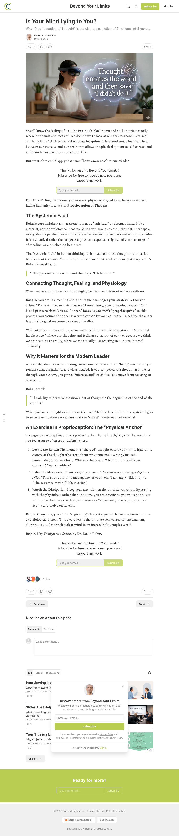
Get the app (107, 819)
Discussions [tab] (52, 672)
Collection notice (116, 811)
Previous (39, 604)
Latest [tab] (39, 672)
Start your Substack (80, 819)
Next (142, 604)
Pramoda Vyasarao (45, 35)
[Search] (128, 6)
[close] (123, 685)
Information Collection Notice (88, 737)
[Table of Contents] (3, 418)
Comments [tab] (34, 629)
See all (33, 758)
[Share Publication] (136, 6)
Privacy (91, 811)
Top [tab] (30, 672)
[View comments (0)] (41, 46)
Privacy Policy (116, 737)
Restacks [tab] (49, 629)
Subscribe (150, 6)
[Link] (21, 215)
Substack (72, 828)
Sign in (168, 6)
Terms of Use (106, 734)
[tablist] (41, 629)
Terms (100, 811)
